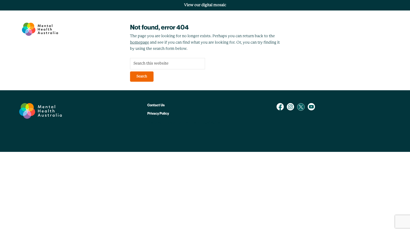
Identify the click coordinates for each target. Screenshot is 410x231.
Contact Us (156, 105)
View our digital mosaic (205, 5)
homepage (139, 42)
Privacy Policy (158, 113)
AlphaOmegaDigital (203, 122)
